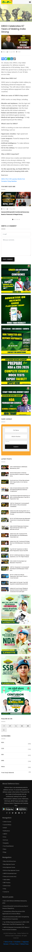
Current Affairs (7, 824)
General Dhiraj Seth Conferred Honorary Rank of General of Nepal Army (19, 474)
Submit (16, 446)
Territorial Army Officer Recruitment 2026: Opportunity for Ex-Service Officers (19, 482)
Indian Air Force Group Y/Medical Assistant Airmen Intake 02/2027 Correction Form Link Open (19, 590)
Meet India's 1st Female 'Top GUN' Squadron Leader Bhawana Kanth (19, 583)
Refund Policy (25, 944)
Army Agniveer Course (9, 867)
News (4, 849)
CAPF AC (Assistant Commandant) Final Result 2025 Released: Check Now (19, 568)
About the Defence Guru (9, 861)
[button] (12, 219)
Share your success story (9, 876)
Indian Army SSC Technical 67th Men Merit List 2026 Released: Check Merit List (20, 543)
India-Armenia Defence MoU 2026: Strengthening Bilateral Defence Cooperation (19, 489)
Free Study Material (8, 846)
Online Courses (7, 821)
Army (4, 837)
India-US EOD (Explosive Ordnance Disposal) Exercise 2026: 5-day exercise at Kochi (19, 527)
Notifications (6, 830)
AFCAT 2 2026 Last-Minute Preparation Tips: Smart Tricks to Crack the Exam (18, 576)
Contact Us (6, 891)
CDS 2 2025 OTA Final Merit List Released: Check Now (18, 561)
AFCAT (5, 827)
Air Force (5, 840)
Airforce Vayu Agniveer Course (11, 870)
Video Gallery (6, 879)
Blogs (4, 852)
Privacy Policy (14, 944)
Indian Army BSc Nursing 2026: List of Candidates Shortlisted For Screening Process (20, 512)
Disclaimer (17, 942)
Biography (6, 843)
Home (3, 14)
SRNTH (5, 834)
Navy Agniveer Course (9, 864)
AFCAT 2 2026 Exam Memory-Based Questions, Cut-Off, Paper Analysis (19, 555)
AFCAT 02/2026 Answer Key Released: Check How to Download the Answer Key (20, 520)
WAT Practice (6, 882)
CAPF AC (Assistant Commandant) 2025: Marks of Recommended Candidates (19, 504)
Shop (4, 888)
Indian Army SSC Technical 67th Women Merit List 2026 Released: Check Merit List (19, 535)
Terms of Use (9, 942)
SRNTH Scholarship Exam (10, 873)
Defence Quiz (6, 885)
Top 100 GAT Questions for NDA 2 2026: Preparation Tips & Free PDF (19, 549)
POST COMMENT (8, 259)
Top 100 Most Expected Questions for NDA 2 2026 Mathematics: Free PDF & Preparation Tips (20, 497)
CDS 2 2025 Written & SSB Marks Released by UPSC (18, 467)
